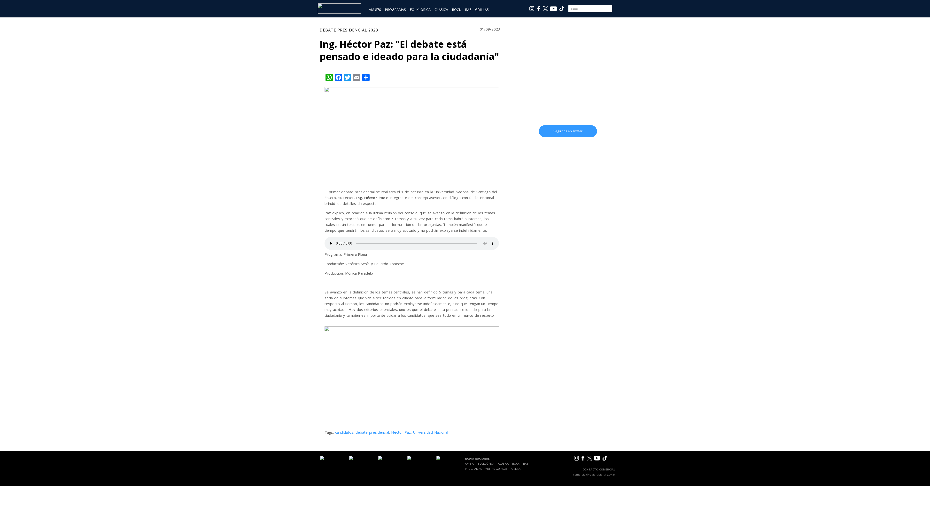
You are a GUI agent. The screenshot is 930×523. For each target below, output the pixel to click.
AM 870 (375, 9)
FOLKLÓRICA (420, 9)
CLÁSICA (441, 9)
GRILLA (515, 468)
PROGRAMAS (395, 9)
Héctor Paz (401, 432)
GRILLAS (482, 9)
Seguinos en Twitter (567, 131)
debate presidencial (372, 432)
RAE (468, 9)
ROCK (456, 9)
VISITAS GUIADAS (496, 468)
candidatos (344, 432)
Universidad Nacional (430, 432)
